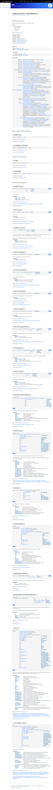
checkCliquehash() (20, 388)
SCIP (18, 1)
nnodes (41, 59)
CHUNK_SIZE (18, 48)
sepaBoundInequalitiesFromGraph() (39, 777)
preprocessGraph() (37, 776)
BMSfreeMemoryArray (27, 221)
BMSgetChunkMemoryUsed (17, 714)
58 (18, 167)
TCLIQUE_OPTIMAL (32, 774)
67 (18, 177)
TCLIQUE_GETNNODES (30, 102)
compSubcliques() (20, 263)
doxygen (39, 785)
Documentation (47, 1)
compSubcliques (26, 62)
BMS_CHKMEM (31, 93)
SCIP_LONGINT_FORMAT (46, 715)
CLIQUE (29, 59)
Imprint (27, 786)
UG (28, 1)
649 (19, 586)
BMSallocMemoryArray (32, 203)
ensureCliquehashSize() (30, 388)
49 (18, 150)
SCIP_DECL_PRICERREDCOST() (18, 777)
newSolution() (20, 205)
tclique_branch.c (20, 32)
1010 (19, 770)
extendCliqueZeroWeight (27, 72)
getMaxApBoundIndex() (17, 715)
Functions (50, 10)
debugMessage (33, 341)
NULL (42, 203)
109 (19, 219)
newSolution (25, 77)
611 (19, 565)
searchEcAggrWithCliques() (28, 777)
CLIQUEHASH (25, 55)
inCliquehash (25, 69)
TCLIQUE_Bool (19, 69)
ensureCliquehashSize (27, 68)
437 (19, 478)
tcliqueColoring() (27, 567)
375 (19, 422)
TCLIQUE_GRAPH (45, 73)
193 (19, 283)
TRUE (32, 246)
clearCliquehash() (21, 223)
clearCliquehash (26, 66)
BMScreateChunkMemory (34, 772)
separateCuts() (15, 778)
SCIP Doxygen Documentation (7, 7)
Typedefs (47, 10)
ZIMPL (25, 1)
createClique (25, 59)
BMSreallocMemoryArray (26, 341)
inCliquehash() (40, 384)
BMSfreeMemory (20, 221)
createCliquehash (26, 64)
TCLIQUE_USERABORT (41, 774)
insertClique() (20, 265)
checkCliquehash (26, 63)
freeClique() (19, 302)
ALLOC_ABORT (19, 203)
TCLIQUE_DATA (26, 79)
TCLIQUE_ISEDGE (26, 86)
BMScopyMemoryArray (21, 424)
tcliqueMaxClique (26, 117)
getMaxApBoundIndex (27, 98)
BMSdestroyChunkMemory (44, 772)
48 (18, 139)
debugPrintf (39, 341)
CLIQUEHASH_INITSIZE (20, 49)
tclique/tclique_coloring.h (22, 40)
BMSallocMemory (25, 203)
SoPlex (21, 1)
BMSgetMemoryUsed (26, 714)
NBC (47, 93)
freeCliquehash (25, 67)
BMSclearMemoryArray (34, 713)
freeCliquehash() (21, 304)
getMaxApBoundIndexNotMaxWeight (30, 99)
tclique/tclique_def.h (21, 39)
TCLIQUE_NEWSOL (39, 78)
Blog (42, 1)
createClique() (33, 480)
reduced (24, 85)
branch (24, 102)
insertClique (25, 71)
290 (19, 363)
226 (19, 318)
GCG (31, 1)
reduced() (20, 567)
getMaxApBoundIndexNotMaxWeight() (27, 715)
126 (19, 244)
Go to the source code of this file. (18, 43)
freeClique (25, 60)
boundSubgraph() (21, 519)
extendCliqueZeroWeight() (17, 481)
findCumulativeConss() (30, 776)
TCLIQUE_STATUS (46, 115)
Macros (44, 10)
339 (19, 386)
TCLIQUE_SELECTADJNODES (28, 73)
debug (24, 388)
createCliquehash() (40, 773)
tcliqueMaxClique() (21, 141)
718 (19, 711)
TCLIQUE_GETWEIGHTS (31, 85)
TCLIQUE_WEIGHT (32, 81)
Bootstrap (19, 787)
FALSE (18, 246)
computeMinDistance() (22, 776)
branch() (19, 483)
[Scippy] (50, 5)
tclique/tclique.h (20, 38)
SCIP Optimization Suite (7, 1)
